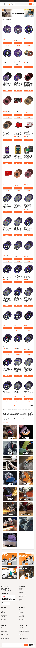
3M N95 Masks (21, 591)
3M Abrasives (7, 7)
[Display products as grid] (30, 22)
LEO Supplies (21, 602)
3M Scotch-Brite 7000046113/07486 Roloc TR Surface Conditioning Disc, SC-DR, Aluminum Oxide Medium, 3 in (7, 108)
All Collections (3, 619)
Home (3, 7)
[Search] (30, 4)
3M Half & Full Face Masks (23, 611)
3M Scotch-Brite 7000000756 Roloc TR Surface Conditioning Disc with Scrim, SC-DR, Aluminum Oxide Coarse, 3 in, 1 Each (18, 181)
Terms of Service (22, 637)
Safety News (3, 635)
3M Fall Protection (22, 619)
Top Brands (3, 616)
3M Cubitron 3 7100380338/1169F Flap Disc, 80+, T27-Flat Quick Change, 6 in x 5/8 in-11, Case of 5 (18, 205)
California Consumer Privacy (23, 638)
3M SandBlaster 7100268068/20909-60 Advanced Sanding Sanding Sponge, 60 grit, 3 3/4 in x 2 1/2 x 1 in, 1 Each (18, 157)
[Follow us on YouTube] (6, 593)
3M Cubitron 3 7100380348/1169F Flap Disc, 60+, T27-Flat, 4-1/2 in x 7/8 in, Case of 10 (18, 323)
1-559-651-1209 (5, 589)
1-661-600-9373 (8, 590)
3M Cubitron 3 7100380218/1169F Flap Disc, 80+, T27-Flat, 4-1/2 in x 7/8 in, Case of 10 (18, 276)
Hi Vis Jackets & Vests (22, 595)
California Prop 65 (22, 639)
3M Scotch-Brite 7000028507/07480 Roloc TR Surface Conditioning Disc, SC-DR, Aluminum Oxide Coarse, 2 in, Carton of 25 (7, 133)
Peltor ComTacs (21, 616)
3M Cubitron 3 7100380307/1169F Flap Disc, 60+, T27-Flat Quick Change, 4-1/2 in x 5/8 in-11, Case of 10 (28, 299)
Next (31, 405)
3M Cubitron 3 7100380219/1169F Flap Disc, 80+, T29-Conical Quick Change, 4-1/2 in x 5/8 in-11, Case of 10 (18, 253)
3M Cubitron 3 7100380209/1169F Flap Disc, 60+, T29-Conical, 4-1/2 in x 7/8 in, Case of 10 (7, 323)
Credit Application (4, 628)
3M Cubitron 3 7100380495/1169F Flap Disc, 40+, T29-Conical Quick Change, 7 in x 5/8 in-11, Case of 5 (17, 369)
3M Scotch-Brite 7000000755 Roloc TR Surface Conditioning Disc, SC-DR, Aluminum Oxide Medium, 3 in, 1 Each (28, 181)
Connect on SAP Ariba (22, 628)
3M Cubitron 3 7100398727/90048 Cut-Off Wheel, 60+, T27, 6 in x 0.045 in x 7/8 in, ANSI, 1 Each (18, 60)
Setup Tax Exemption (4, 637)
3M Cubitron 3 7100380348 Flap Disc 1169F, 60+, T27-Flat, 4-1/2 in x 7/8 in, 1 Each (7, 59)
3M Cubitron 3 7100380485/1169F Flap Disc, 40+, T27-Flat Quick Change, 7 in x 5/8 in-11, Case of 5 (28, 369)
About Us (2, 627)
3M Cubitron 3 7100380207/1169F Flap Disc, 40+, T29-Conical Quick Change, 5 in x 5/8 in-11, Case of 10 (28, 346)
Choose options (28, 90)
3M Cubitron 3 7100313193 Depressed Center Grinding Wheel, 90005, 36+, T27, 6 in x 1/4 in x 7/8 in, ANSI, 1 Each (18, 37)
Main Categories (4, 615)
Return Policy (21, 633)
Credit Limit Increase (4, 630)
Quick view (7, 45)
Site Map (2, 639)
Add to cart (7, 43)
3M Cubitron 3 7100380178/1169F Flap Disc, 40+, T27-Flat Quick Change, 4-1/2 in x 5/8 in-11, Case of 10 (28, 393)
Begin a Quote (3, 611)
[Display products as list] (32, 22)
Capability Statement (4, 633)
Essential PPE (3, 612)
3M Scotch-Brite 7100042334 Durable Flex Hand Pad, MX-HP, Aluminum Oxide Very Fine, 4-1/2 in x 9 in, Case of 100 (7, 181)
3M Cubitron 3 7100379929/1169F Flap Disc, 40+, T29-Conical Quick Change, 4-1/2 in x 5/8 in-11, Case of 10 (18, 393)
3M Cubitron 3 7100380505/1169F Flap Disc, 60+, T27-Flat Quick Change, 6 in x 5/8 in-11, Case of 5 (28, 205)
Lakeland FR (21, 599)
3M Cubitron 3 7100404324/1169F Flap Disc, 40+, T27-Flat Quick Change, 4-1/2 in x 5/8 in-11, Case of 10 (7, 205)
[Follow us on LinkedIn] (7, 593)
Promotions (3, 613)
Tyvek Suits (21, 589)
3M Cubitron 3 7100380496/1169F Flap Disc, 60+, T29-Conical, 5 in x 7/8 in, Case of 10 (18, 299)
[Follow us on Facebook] (2, 593)
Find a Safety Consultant (23, 630)
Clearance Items (4, 622)
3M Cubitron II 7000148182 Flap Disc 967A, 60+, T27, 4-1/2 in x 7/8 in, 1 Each (28, 59)
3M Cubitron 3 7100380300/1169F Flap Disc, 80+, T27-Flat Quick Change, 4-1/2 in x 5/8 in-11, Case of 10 (28, 253)
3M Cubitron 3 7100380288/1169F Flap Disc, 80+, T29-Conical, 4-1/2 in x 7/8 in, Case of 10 (7, 276)
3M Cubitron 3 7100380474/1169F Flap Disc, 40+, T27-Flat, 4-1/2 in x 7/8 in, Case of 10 (7, 369)
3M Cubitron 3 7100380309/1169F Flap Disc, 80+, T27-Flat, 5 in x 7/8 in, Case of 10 (28, 229)
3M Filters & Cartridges (22, 613)
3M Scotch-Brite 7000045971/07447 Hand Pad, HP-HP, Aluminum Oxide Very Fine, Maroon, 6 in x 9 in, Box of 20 (28, 132)
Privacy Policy (21, 635)
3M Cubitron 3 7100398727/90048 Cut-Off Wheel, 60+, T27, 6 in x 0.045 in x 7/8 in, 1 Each (18, 84)
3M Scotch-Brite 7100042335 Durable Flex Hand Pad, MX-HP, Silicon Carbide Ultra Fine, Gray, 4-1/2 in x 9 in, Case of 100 (18, 132)
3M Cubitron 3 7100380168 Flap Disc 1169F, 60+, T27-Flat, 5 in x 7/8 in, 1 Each (28, 36)
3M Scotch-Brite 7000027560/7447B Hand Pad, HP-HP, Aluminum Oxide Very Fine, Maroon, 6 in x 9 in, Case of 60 (18, 108)
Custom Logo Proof (4, 609)
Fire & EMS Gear (21, 600)
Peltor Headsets (21, 593)
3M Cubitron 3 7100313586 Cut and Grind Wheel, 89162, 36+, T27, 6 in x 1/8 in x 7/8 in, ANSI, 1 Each (7, 36)
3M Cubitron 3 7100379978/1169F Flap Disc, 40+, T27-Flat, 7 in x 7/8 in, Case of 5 (7, 345)
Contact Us (21, 627)
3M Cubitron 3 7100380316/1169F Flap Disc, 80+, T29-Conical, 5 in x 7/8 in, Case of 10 (7, 252)
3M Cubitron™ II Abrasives (15, 415)
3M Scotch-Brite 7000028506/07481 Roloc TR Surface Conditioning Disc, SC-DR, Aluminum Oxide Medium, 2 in (28, 84)
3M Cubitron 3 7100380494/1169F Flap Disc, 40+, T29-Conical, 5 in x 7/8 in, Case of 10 (18, 345)
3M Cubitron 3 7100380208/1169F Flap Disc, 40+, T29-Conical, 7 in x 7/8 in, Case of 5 (28, 323)
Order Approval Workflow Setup (24, 631)
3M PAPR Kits (21, 592)
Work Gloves (21, 596)
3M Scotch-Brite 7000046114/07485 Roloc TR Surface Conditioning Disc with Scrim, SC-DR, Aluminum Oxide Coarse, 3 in (28, 108)
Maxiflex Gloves (21, 588)
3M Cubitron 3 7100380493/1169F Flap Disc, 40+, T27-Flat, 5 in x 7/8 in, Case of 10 (7, 393)
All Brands (2, 620)
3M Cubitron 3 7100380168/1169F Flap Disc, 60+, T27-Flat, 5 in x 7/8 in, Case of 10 (28, 276)
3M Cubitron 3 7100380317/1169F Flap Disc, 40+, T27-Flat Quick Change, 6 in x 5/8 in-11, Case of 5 (7, 229)
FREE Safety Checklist (4, 634)
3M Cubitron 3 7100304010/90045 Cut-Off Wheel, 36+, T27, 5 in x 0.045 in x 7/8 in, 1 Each (7, 84)
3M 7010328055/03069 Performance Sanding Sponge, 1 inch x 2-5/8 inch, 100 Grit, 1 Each (28, 157)
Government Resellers (5, 638)
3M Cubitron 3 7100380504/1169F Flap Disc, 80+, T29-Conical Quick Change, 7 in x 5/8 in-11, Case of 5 (17, 229)
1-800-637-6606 (6, 588)
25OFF (21, 1)
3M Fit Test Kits (21, 615)
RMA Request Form (22, 634)
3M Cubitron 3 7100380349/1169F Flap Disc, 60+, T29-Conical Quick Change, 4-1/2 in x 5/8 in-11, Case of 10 (7, 299)
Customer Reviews (4, 631)
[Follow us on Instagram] (4, 593)
